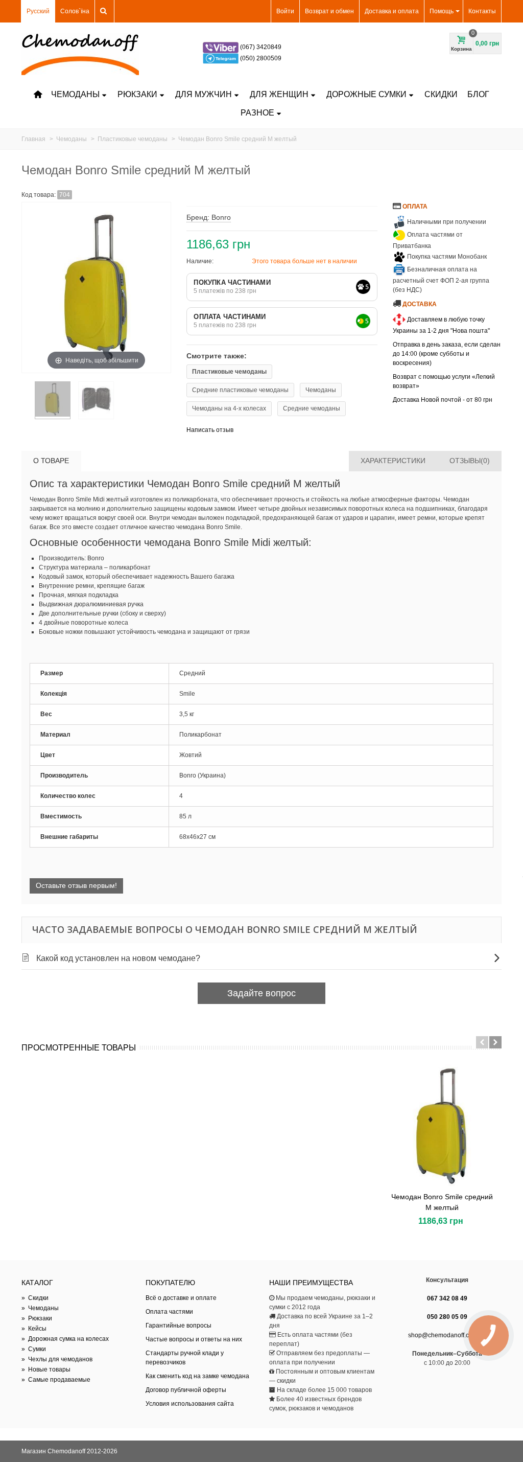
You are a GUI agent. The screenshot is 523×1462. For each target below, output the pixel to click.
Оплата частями (169, 1311)
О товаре (51, 460)
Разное (257, 112)
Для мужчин (203, 94)
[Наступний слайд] (495, 1042)
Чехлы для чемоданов (56, 1359)
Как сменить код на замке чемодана (197, 1376)
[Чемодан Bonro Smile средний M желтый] (441, 1126)
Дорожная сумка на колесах (65, 1338)
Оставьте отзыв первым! (76, 885)
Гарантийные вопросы (178, 1325)
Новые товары (45, 1369)
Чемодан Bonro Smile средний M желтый (442, 1202)
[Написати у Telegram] (221, 58)
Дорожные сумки (366, 94)
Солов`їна (74, 11)
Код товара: (38, 194)
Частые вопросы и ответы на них (194, 1339)
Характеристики (393, 460)
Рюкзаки (137, 94)
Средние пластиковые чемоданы (240, 390)
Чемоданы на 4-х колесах (229, 408)
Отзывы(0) (469, 460)
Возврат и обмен (329, 11)
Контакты (482, 11)
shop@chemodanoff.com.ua (447, 1335)
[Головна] (38, 94)
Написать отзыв (209, 429)
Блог (478, 94)
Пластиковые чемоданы (229, 371)
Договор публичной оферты (186, 1390)
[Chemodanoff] (80, 53)
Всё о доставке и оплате (181, 1297)
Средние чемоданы (311, 408)
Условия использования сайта (190, 1403)
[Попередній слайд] (482, 1042)
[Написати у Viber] (221, 47)
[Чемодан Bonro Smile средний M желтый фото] (52, 400)
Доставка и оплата (392, 11)
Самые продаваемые (55, 1379)
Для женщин (279, 94)
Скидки (441, 94)
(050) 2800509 (260, 58)
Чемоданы (75, 94)
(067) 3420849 (260, 47)
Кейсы (33, 1328)
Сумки (33, 1349)
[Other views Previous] (26, 402)
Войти (285, 11)
